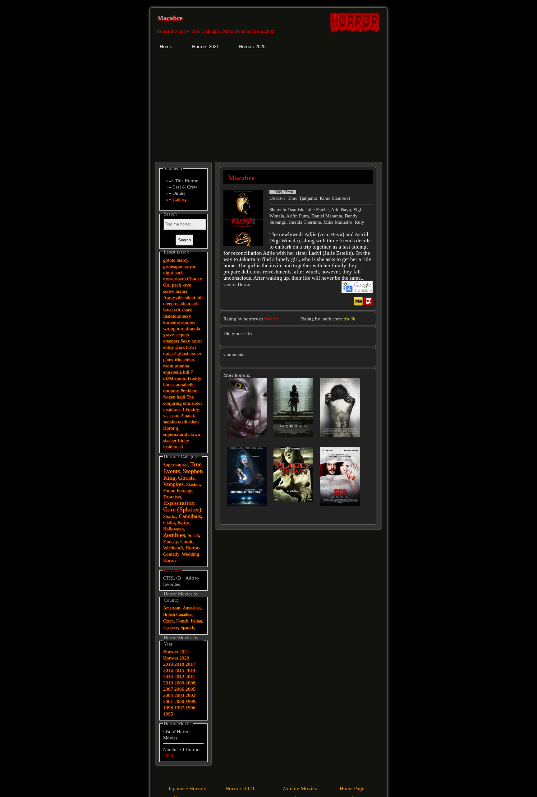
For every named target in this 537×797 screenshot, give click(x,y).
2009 (179, 682)
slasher (170, 440)
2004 (168, 695)
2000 (179, 701)
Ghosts (186, 477)
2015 (179, 670)
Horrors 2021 (176, 651)
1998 (168, 707)
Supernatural (175, 464)
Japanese (170, 627)
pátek (190, 415)
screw (168, 291)
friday (183, 440)
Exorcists (172, 496)
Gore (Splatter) (182, 509)
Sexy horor (191, 340)
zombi (180, 378)
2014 (190, 670)
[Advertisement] (210, 104)
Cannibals (190, 516)
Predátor (189, 390)
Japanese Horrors (187, 788)
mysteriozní (174, 278)
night (168, 272)
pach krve (181, 284)
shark (186, 309)
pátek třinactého (178, 359)
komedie (171, 322)
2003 (179, 695)
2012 (179, 676)
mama (181, 291)
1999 (190, 701)
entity (168, 347)
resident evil (187, 303)
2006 (179, 689)
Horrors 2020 (176, 657)
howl (191, 347)
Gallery (179, 199)
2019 (168, 664)
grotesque (172, 266)
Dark (180, 347)
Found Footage (177, 490)
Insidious (172, 316)
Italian (196, 621)
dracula (193, 328)
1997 (179, 707)
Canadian (184, 614)
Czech (168, 621)
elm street (192, 403)
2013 (168, 676)
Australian (192, 608)
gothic (169, 260)
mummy (171, 390)
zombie (188, 322)
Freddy (194, 378)
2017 (190, 664)
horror (189, 266)
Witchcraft (173, 547)
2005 (190, 689)
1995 (168, 713)
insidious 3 (173, 409)
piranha (182, 365)
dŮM (168, 378)
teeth (182, 421)
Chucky (194, 278)
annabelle (185, 384)
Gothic (186, 541)
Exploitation (179, 503)
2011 (190, 676)
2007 (168, 689)
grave (168, 334)
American (171, 608)
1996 (190, 707)
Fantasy (170, 541)
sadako (170, 421)
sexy (186, 316)
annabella (172, 372)
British (169, 614)
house (169, 384)
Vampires (173, 484)
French (182, 621)
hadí (181, 396)
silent (194, 421)
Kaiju (183, 522)
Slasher (193, 484)
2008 (190, 682)
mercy (183, 260)
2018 (179, 664)
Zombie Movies (299, 788)
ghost (183, 353)
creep (168, 303)
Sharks (169, 516)
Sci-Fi (193, 535)
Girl (167, 284)
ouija (168, 353)
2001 (168, 701)
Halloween (173, 528)
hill (186, 372)
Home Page (352, 788)
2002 (190, 695)
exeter (195, 353)
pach (179, 272)
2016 (168, 670)
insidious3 (173, 446)
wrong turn (174, 328)
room (168, 365)
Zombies (174, 535)
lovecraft (171, 309)
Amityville (173, 297)
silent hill (194, 297)
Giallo (169, 522)
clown (194, 434)
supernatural (175, 434)
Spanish (187, 627)
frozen (169, 396)
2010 (168, 682)
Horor (169, 428)
